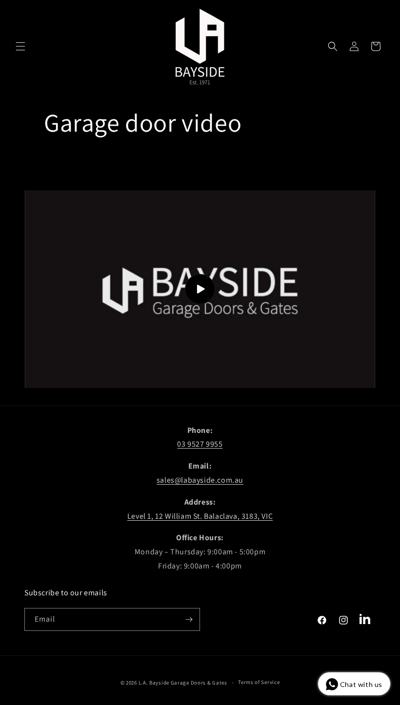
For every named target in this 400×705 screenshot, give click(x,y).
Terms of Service (259, 682)
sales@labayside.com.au (200, 480)
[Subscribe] (189, 619)
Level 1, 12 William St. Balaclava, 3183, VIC (200, 516)
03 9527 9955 (199, 444)
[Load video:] (200, 289)
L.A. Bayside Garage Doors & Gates (183, 682)
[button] (20, 46)
